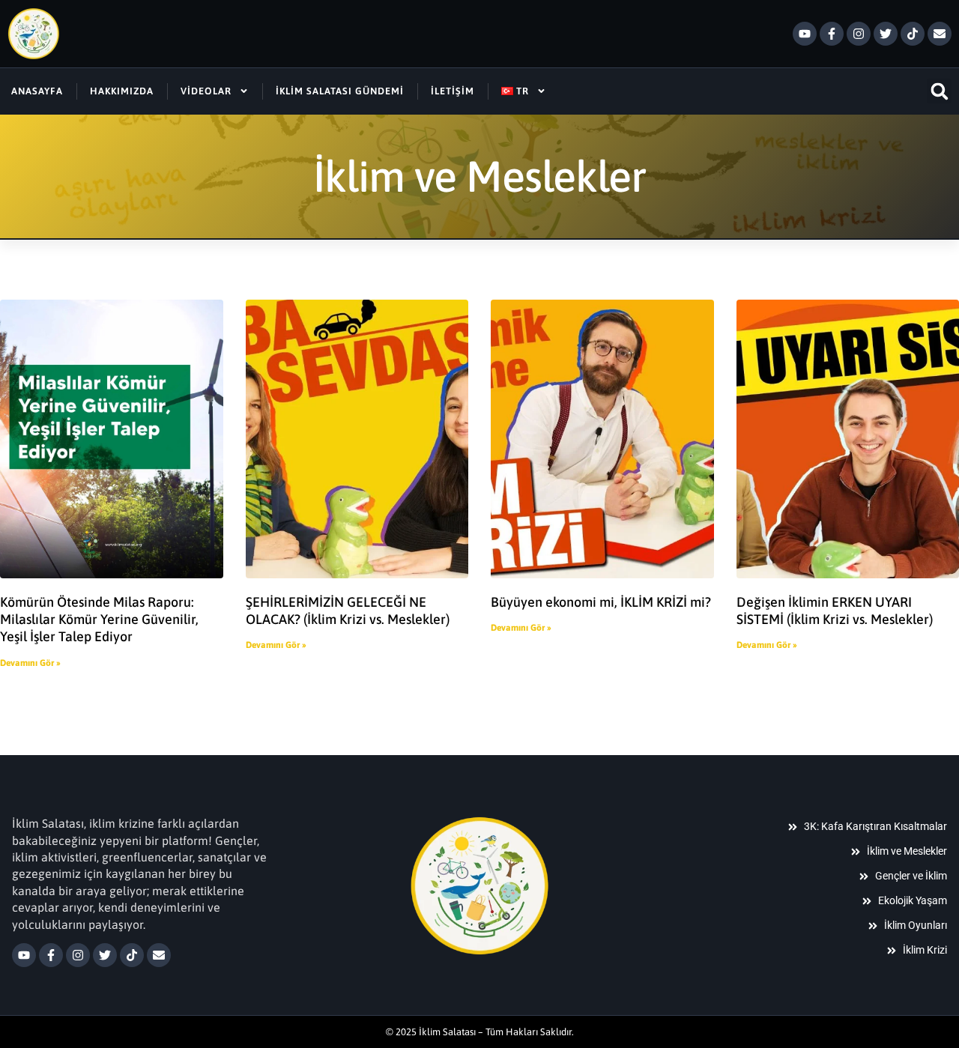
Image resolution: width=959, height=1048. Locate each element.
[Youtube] (805, 34)
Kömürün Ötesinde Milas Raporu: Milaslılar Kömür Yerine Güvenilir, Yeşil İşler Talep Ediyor (99, 619)
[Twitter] (886, 34)
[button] (939, 91)
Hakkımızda (122, 91)
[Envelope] (940, 34)
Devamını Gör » (30, 663)
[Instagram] (859, 34)
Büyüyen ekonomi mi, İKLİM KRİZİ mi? (601, 602)
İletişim (452, 91)
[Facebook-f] (832, 34)
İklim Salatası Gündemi (340, 91)
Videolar (206, 91)
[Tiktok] (913, 34)
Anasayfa (37, 91)
